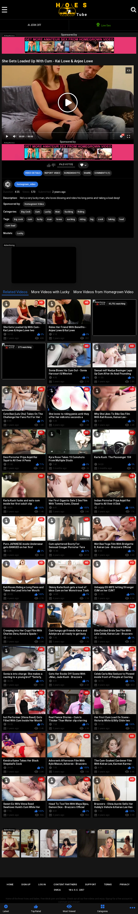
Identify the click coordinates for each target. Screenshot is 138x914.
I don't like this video (53, 165)
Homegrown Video (34, 204)
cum (30, 219)
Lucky (48, 212)
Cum (37, 212)
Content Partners (65, 884)
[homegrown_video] (7, 184)
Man (57, 212)
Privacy (125, 884)
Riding (81, 212)
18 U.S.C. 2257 (76, 889)
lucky (40, 219)
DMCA (57, 889)
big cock (18, 219)
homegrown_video (26, 184)
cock (100, 219)
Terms (108, 884)
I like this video (49, 165)
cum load (10, 225)
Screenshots (72, 173)
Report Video (52, 173)
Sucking (69, 212)
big (92, 219)
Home (10, 884)
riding (83, 219)
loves (59, 219)
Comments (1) (102, 173)
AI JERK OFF (34, 25)
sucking (71, 219)
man (49, 219)
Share (87, 173)
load (121, 219)
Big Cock (25, 212)
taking (111, 219)
